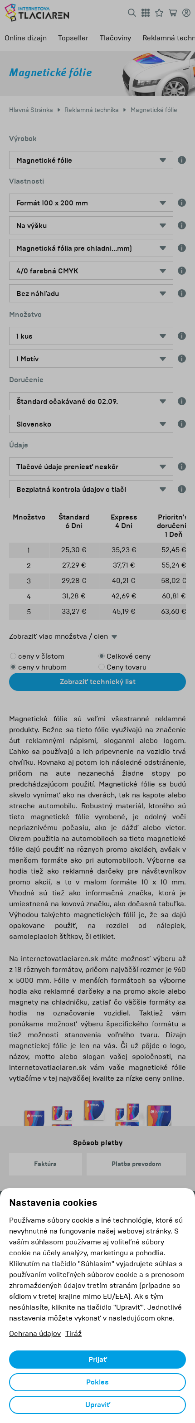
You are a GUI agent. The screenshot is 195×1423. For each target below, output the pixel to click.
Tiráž (73, 1333)
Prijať (97, 1359)
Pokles (97, 1382)
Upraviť (97, 1404)
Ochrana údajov (35, 1333)
